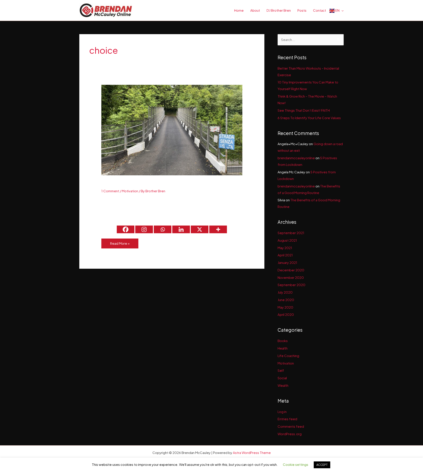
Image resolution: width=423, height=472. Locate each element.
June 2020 (286, 300)
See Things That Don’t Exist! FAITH (304, 110)
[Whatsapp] (162, 229)
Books (283, 341)
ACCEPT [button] (322, 464)
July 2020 (285, 292)
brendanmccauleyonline (296, 158)
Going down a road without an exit (146, 183)
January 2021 (287, 262)
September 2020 (291, 285)
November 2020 (291, 277)
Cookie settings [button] (295, 464)
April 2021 (285, 255)
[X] (199, 229)
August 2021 (287, 240)
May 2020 (285, 307)
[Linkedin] (181, 229)
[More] (218, 229)
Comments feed (291, 426)
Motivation (130, 191)
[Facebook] (125, 229)
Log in (282, 411)
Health (283, 348)
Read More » (120, 244)
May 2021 (285, 248)
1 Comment (110, 191)
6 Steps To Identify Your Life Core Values (309, 118)
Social (282, 378)
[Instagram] (144, 229)
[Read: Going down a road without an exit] (171, 130)
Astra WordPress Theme (252, 452)
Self (281, 370)
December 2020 (291, 270)
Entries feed (287, 419)
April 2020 (286, 314)
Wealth (283, 385)
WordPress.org (290, 434)
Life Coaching (288, 356)
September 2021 (291, 233)
